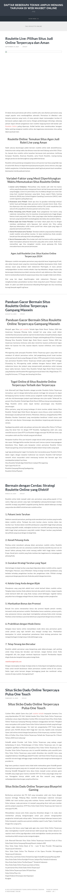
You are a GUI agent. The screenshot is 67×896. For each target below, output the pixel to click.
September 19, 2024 (12, 46)
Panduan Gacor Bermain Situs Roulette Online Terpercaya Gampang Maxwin (27, 306)
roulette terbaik (38, 713)
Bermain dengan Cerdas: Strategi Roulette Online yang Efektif (30, 487)
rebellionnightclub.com (13, 661)
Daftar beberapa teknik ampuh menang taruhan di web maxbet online (33, 6)
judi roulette (24, 329)
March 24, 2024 (10, 493)
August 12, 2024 (10, 314)
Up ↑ (54, 891)
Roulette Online (11, 126)
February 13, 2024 (11, 698)
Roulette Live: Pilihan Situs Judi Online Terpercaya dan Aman (29, 40)
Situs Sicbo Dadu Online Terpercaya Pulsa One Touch (32, 692)
